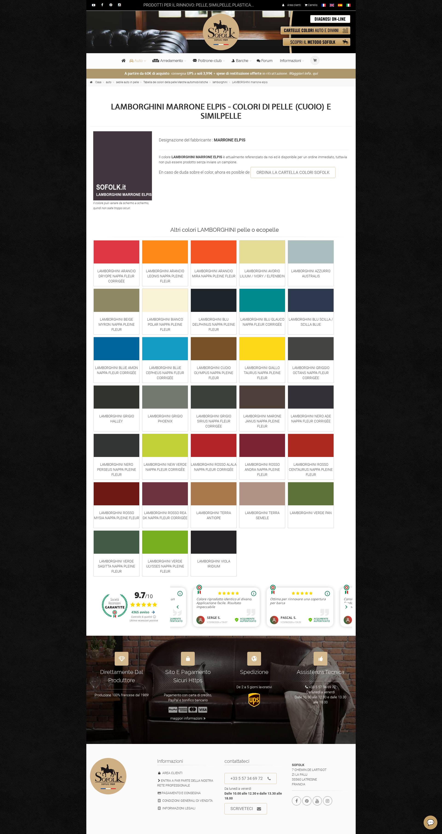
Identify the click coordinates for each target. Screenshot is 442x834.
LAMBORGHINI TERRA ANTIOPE (213, 515)
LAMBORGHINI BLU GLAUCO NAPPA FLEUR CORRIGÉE (262, 322)
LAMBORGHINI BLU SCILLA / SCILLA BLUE (311, 322)
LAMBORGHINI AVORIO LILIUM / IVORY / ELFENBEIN (262, 273)
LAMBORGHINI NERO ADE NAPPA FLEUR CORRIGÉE (311, 418)
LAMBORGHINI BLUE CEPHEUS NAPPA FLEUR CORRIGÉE (165, 373)
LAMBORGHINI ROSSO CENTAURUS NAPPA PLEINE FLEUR (311, 469)
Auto (138, 61)
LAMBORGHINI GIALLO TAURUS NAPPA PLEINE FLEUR (262, 373)
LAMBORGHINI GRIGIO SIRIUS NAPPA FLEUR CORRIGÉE (213, 421)
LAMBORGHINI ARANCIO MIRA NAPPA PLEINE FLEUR (214, 273)
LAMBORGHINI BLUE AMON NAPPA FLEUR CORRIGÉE (116, 370)
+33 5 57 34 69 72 (246, 778)
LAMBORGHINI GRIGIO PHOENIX (165, 418)
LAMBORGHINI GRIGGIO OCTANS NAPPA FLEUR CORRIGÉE (310, 373)
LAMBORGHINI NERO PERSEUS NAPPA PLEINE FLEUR (116, 469)
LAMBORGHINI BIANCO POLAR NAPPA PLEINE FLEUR (165, 324)
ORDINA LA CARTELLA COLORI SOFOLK (292, 172)
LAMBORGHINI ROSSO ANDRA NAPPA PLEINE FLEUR (262, 469)
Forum (266, 61)
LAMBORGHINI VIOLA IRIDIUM (213, 563)
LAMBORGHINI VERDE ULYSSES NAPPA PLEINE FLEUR (165, 566)
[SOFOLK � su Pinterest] (306, 800)
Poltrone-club (210, 61)
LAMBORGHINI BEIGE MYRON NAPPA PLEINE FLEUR (117, 324)
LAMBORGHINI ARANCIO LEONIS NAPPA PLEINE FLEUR (165, 276)
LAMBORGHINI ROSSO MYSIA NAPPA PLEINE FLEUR (116, 515)
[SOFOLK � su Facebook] (296, 800)
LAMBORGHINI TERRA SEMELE (262, 515)
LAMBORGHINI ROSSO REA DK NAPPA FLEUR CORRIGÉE (165, 515)
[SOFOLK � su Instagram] (327, 800)
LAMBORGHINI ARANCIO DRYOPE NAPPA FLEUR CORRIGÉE (116, 276)
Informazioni (290, 61)
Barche (242, 61)
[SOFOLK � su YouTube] (317, 800)
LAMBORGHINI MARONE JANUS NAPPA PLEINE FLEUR (262, 421)
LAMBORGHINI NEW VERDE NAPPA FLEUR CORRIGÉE (165, 467)
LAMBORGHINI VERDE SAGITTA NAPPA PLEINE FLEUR (116, 566)
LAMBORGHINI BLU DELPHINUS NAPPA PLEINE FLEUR (213, 324)
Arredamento (171, 61)
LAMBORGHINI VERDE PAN (311, 513)
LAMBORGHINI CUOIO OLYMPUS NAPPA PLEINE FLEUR (213, 373)
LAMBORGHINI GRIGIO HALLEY (116, 418)
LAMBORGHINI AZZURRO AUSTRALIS (310, 273)
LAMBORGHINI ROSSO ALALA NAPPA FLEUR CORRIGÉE (213, 467)
